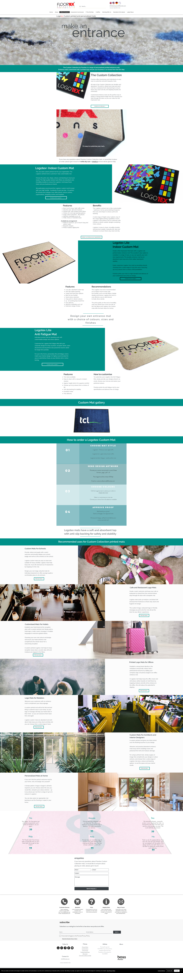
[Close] (181, 971)
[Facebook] (65, 948)
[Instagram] (61, 948)
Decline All (169, 970)
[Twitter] (68, 948)
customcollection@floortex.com (106, 481)
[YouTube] (72, 948)
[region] (91, 133)
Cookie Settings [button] (161, 970)
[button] (91, 421)
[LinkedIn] (58, 948)
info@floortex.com (66, 913)
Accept (176, 970)
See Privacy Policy (111, 970)
